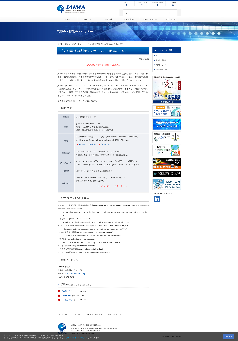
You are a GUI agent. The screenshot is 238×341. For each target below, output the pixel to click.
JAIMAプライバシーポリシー (77, 338)
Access (82, 144)
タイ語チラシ (67, 299)
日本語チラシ (67, 291)
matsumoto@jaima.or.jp (75, 273)
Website (93, 144)
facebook (105, 144)
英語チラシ (66, 295)
